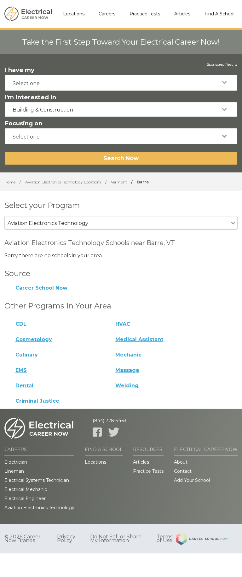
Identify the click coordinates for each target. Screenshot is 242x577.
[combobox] (121, 82)
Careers (107, 14)
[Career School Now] (207, 538)
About (180, 462)
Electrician (15, 462)
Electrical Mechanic (25, 489)
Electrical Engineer (25, 498)
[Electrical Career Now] (28, 14)
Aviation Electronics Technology (39, 507)
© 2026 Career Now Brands (22, 538)
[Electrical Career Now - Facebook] (97, 432)
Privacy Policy (66, 538)
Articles (182, 14)
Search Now (121, 158)
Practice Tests (145, 14)
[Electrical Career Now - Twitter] (113, 432)
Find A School (219, 14)
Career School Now (41, 288)
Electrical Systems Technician (36, 480)
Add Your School (192, 480)
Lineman (14, 471)
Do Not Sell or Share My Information (115, 538)
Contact (183, 471)
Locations (73, 14)
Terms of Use (164, 538)
